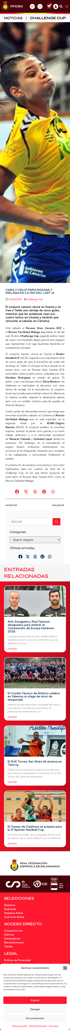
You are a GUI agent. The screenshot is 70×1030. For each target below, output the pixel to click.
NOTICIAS (13, 18)
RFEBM (16, 6)
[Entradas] (32, 6)
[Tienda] (39, 6)
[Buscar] (56, 521)
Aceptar (35, 1000)
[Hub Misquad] (55, 6)
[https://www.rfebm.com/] (5, 6)
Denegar (35, 1009)
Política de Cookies (19, 1026)
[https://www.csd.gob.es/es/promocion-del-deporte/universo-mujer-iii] (40, 883)
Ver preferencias (35, 1018)
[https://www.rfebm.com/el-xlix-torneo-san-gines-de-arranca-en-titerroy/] (35, 741)
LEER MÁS (12, 649)
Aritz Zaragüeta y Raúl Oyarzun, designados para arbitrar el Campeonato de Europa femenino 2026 (31, 626)
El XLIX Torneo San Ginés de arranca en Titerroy (35, 763)
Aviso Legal (53, 1026)
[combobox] (30, 521)
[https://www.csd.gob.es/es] (18, 884)
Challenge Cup (48, 18)
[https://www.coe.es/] (56, 883)
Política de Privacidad (38, 1026)
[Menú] (67, 6)
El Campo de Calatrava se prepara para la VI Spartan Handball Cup (35, 828)
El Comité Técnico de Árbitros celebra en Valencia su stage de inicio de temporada (34, 696)
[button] (65, 968)
